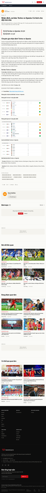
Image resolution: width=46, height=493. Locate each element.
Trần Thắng (26, 286)
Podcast (32, 412)
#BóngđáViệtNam (27, 311)
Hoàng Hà (3, 401)
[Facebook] (2, 465)
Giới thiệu (18, 431)
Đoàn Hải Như (7, 11)
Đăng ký (25, 213)
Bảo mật (17, 439)
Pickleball (3, 418)
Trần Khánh (26, 336)
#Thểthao (3, 281)
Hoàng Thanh (3, 316)
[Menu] (43, 2)
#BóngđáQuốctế (4, 311)
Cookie (43, 490)
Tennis (2, 416)
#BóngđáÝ (26, 281)
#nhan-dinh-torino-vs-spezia (29, 177)
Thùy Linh (25, 382)
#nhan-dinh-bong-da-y (7, 177)
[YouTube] (5, 465)
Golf (2, 420)
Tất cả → (10, 5)
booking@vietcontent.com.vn (8, 458)
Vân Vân (2, 382)
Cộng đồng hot (3, 435)
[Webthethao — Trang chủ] (6, 2)
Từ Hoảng (25, 266)
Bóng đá (2, 15)
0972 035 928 (12, 460)
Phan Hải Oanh (4, 266)
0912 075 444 (5, 460)
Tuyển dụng (18, 435)
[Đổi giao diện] (35, 2)
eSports (2, 424)
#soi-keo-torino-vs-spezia (7, 179)
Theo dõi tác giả (13, 196)
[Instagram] (8, 465)
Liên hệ (17, 433)
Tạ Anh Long (3, 286)
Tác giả (2, 437)
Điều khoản (18, 437)
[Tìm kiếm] (32, 2)
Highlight (2, 433)
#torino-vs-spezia (18, 177)
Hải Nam (25, 316)
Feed (2, 431)
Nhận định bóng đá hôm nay (16, 91)
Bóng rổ (2, 414)
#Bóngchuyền (26, 378)
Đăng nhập (39, 2)
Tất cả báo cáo (18, 412)
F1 (1, 422)
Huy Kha (2, 336)
